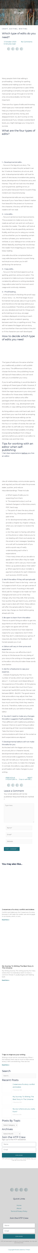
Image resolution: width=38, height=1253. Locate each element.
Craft (5, 29)
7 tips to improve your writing (13, 1055)
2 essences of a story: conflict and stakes (18, 909)
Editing (13, 29)
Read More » (5, 920)
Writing (23, 29)
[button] (34, 3)
